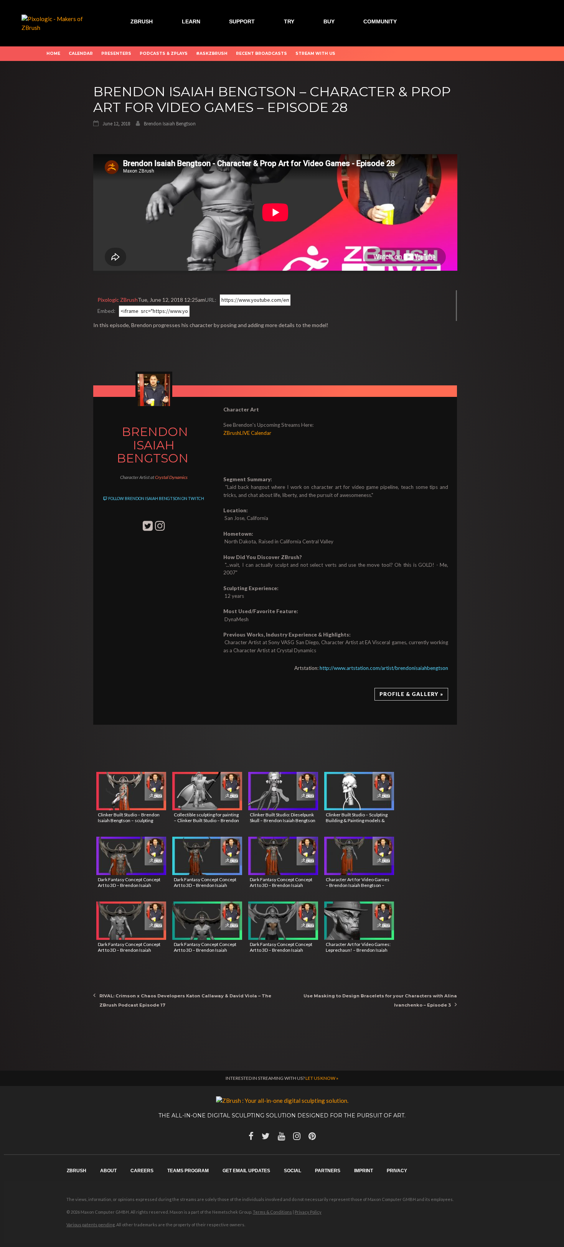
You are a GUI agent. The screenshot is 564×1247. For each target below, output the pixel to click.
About (108, 1170)
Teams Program (188, 1170)
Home (53, 53)
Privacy (397, 1170)
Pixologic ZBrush (117, 299)
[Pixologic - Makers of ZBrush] (57, 22)
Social (292, 1170)
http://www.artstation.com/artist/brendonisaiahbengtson (384, 668)
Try (289, 21)
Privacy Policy (308, 1211)
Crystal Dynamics (171, 477)
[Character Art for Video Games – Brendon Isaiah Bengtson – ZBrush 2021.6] (359, 856)
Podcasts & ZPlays (164, 53)
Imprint (363, 1170)
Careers (141, 1170)
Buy (329, 21)
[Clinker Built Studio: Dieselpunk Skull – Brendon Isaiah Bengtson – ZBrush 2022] (283, 791)
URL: (210, 299)
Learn (191, 21)
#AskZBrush (212, 53)
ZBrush (141, 21)
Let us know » (321, 1078)
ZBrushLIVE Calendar (247, 433)
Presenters (116, 53)
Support (242, 21)
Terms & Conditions (272, 1211)
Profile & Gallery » (411, 694)
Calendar (81, 53)
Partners (327, 1170)
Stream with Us (315, 53)
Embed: (106, 311)
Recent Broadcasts (261, 53)
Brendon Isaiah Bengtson (170, 123)
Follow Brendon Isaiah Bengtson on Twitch (155, 498)
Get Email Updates (246, 1170)
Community (380, 21)
